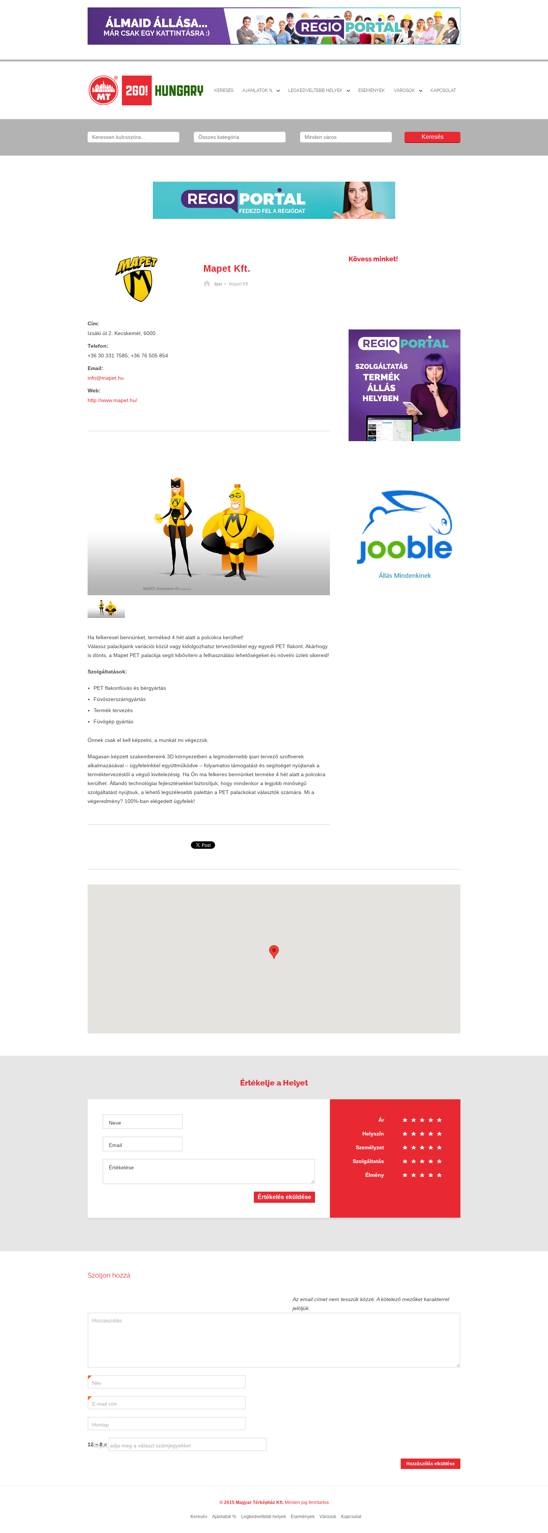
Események (371, 90)
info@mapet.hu (106, 378)
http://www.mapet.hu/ (112, 400)
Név (94, 1383)
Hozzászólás (107, 1320)
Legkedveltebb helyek (315, 90)
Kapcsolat (443, 90)
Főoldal (207, 284)
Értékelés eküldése (284, 1197)
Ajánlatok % (257, 90)
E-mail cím (102, 1404)
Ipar (218, 284)
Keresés (223, 90)
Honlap (100, 1425)
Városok (404, 90)
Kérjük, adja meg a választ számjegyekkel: (142, 1445)
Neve (115, 1123)
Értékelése (121, 1167)
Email (115, 1145)
